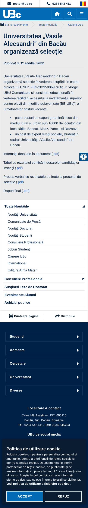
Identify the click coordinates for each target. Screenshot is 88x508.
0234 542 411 (61, 3)
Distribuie (68, 316)
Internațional (17, 263)
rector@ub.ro (22, 3)
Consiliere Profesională (25, 242)
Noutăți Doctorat (20, 228)
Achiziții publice (17, 302)
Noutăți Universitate (23, 214)
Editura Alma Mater (22, 270)
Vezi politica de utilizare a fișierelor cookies (38, 483)
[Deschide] (81, 14)
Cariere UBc (17, 256)
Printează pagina (26, 316)
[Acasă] (57, 14)
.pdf (55, 154)
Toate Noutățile (16, 206)
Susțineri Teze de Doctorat (25, 287)
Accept (25, 496)
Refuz (63, 496)
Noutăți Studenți (20, 235)
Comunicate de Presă (24, 221)
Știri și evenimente (16, 24)
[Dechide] (69, 14)
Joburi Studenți (19, 249)
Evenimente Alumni (20, 295)
